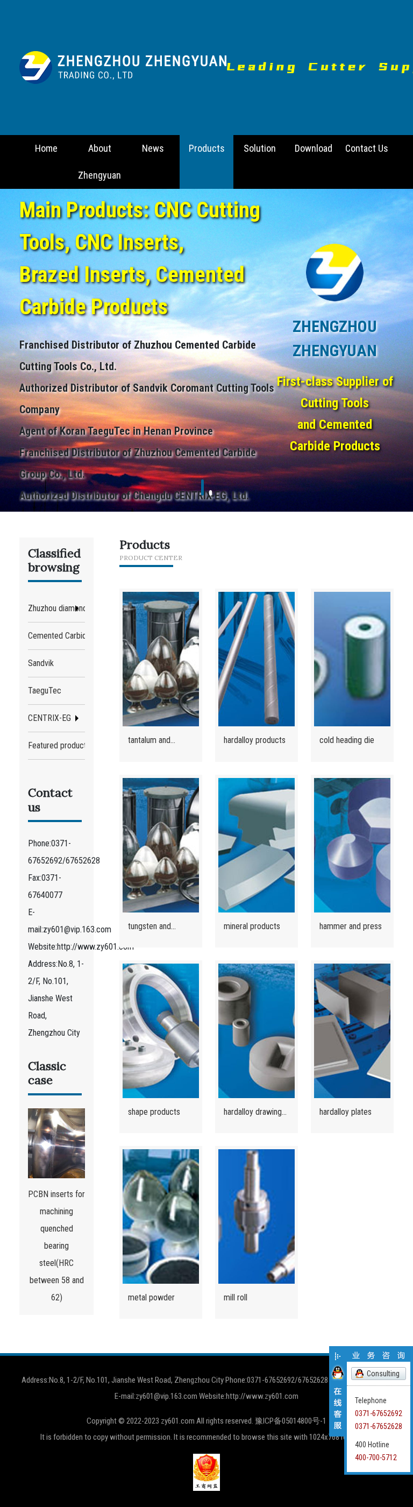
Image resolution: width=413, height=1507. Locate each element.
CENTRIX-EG (49, 718)
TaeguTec (44, 690)
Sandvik (41, 663)
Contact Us (366, 148)
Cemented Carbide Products (56, 636)
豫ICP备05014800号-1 (290, 1421)
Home (46, 148)
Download (313, 148)
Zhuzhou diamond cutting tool (56, 608)
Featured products (56, 745)
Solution (260, 148)
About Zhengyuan (99, 162)
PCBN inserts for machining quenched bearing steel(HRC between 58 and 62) (56, 1246)
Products (207, 148)
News (153, 148)
